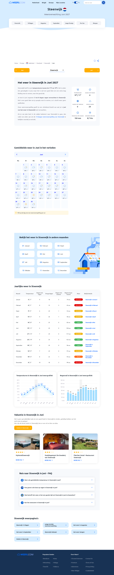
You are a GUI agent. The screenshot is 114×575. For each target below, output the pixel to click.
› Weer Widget (75, 570)
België (44, 2)
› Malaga (55, 562)
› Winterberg (46, 562)
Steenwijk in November (89, 356)
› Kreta (55, 558)
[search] (103, 2)
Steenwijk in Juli (90, 334)
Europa (51, 2)
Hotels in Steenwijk (22, 428)
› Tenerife (45, 566)
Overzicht (17, 23)
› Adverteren (74, 566)
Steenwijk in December (92, 362)
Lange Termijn (69, 23)
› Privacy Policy (89, 566)
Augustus (43, 23)
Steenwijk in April (91, 316)
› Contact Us (89, 558)
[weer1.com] (17, 2)
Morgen (95, 23)
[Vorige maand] (17, 154)
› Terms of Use (89, 562)
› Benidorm (46, 558)
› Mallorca (56, 566)
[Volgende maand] (65, 154)
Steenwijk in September (89, 345)
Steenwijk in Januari (91, 299)
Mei (22, 70)
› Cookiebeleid (89, 570)
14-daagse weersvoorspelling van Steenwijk (50, 117)
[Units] (76, 2)
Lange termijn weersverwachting (50, 525)
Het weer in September (23, 532)
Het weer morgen (79, 532)
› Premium (74, 562)
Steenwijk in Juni (90, 328)
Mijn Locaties (60, 2)
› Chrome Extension (77, 558)
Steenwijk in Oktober (92, 351)
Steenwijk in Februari (92, 305)
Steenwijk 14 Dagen (22, 525)
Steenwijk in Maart (91, 311)
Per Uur (82, 23)
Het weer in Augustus (80, 525)
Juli (91, 70)
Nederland (35, 2)
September (56, 23)
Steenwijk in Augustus (92, 339)
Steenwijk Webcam (51, 532)
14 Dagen (30, 23)
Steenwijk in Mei (90, 322)
